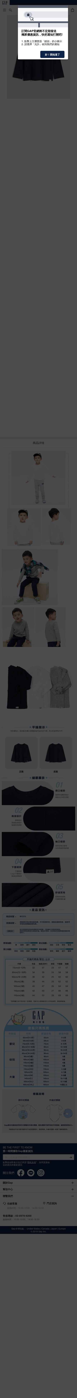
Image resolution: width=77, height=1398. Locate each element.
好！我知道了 (52, 54)
